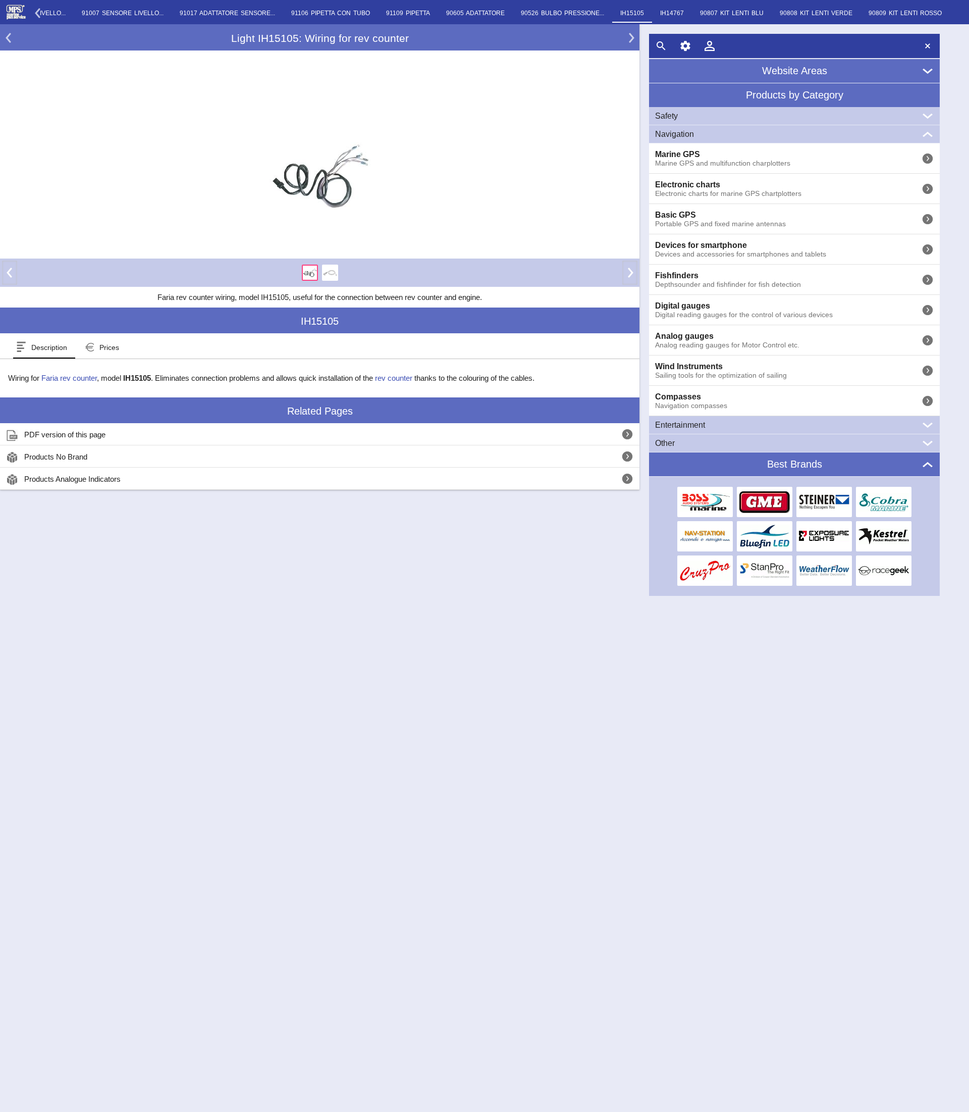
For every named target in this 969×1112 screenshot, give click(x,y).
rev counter (78, 378)
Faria (49, 378)
